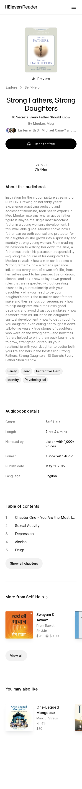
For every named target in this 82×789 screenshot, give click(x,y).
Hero (26, 371)
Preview (43, 79)
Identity (13, 380)
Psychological (35, 380)
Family (12, 371)
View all (16, 656)
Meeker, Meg (43, 123)
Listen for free (44, 144)
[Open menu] (73, 7)
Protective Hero (48, 371)
